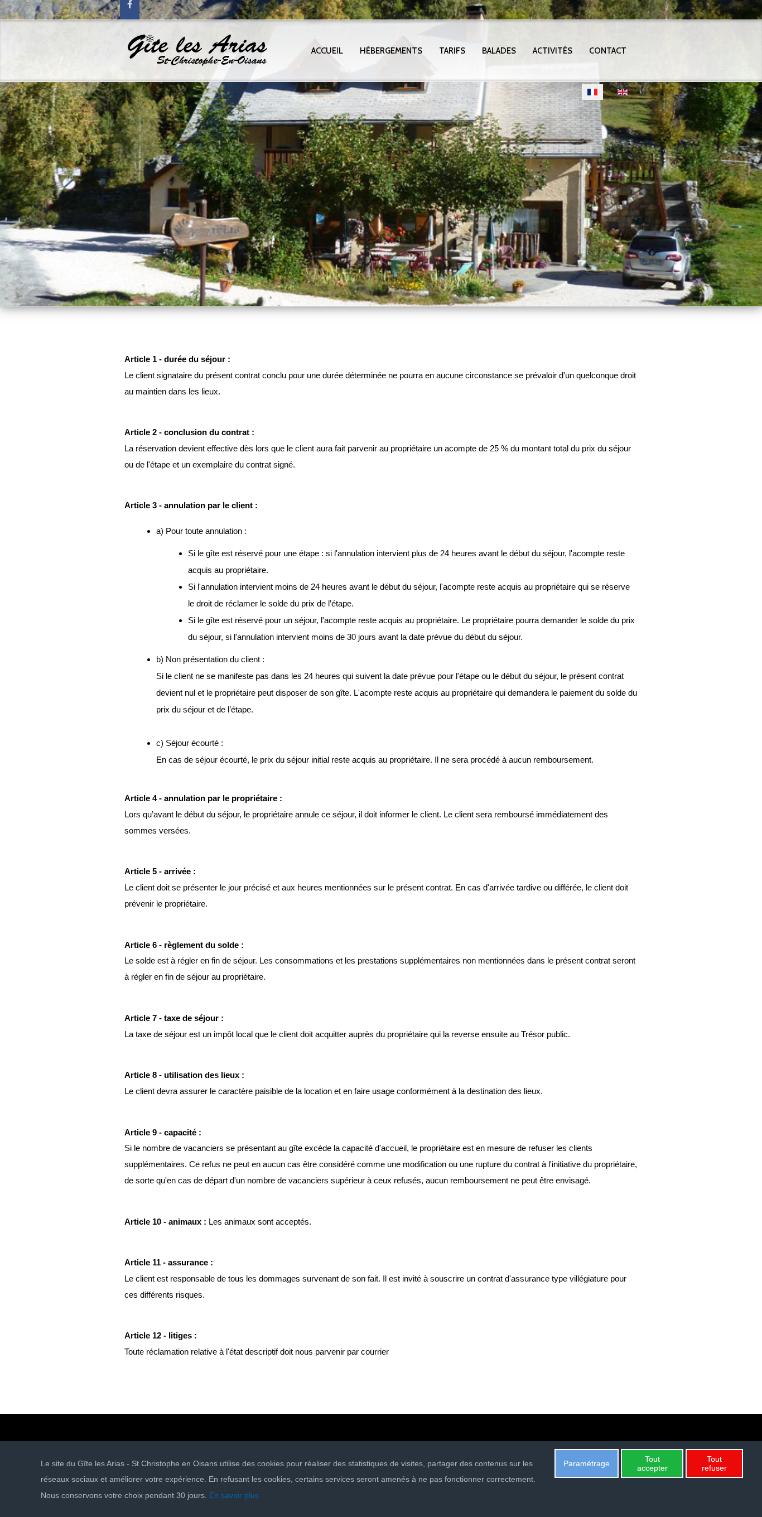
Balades (499, 51)
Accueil (327, 51)
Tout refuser (714, 1463)
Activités (552, 51)
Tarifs (452, 51)
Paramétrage (586, 1463)
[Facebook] (129, 10)
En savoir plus (234, 1495)
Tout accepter (652, 1463)
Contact (607, 51)
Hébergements (391, 51)
